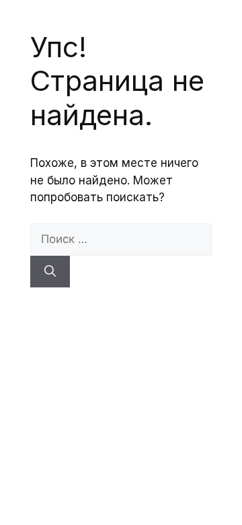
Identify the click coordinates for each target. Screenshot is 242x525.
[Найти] (50, 272)
